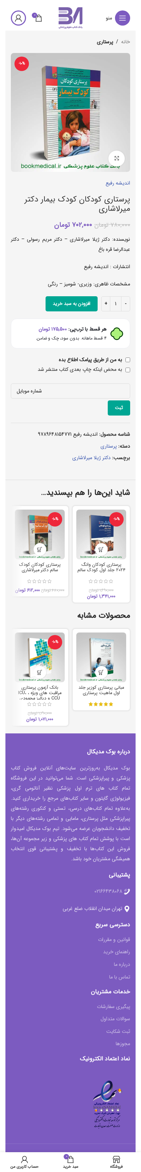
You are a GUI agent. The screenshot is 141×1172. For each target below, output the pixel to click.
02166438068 (108, 891)
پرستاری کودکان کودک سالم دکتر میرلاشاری (40, 567)
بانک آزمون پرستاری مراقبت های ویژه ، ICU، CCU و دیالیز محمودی (39, 693)
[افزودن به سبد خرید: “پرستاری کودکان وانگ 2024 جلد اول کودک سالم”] (101, 549)
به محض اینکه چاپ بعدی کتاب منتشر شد (81, 369)
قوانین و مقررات (114, 940)
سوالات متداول (115, 1019)
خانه (125, 42)
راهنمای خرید (116, 952)
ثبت (119, 408)
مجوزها (123, 1044)
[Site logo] (70, 18)
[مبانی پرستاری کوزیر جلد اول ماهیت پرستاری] (101, 657)
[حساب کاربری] (18, 18)
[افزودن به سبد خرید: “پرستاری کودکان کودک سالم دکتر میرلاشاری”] (40, 549)
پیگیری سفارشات (113, 1007)
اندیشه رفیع (118, 183)
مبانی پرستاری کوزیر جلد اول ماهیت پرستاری (101, 690)
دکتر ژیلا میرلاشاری (91, 458)
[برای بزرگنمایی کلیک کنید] (116, 159)
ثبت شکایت (118, 1031)
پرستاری (105, 42)
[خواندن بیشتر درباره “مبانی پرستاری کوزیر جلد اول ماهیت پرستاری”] (101, 672)
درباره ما (122, 964)
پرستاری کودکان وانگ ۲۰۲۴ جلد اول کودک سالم (101, 567)
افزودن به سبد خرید (71, 303)
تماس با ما (119, 977)
